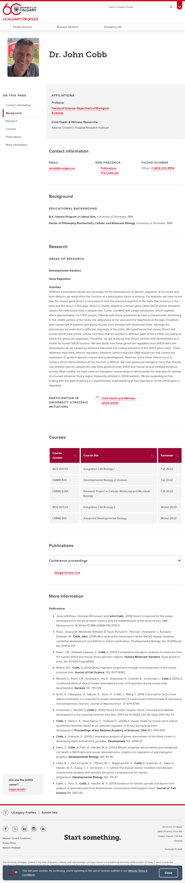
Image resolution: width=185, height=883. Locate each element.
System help (50, 812)
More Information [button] (16, 145)
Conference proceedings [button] (68, 560)
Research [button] (12, 121)
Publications (109, 168)
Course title (90, 455)
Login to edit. (17, 789)
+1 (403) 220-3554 (162, 168)
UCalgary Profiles (20, 19)
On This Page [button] (14, 95)
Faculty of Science (63, 108)
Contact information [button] (18, 105)
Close (168, 873)
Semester (167, 455)
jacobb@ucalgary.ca (62, 168)
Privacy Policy (9, 842)
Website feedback (11, 847)
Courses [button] (11, 129)
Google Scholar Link (67, 573)
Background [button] (13, 113)
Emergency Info (113, 27)
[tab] (115, 560)
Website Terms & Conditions (17, 838)
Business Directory (67, 27)
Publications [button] (13, 137)
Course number (57, 455)
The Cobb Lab (110, 173)
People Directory (22, 27)
